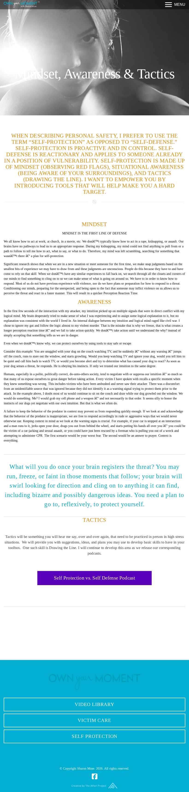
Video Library (94, 704)
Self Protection (95, 736)
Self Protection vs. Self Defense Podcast (94, 578)
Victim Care (94, 720)
